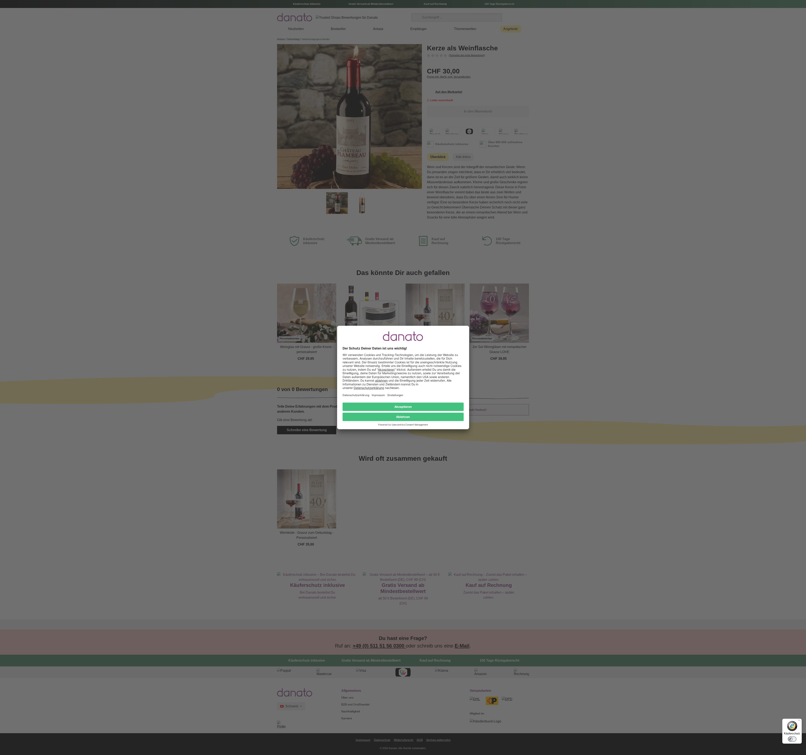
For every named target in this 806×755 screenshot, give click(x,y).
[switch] (792, 739)
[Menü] (799, 721)
